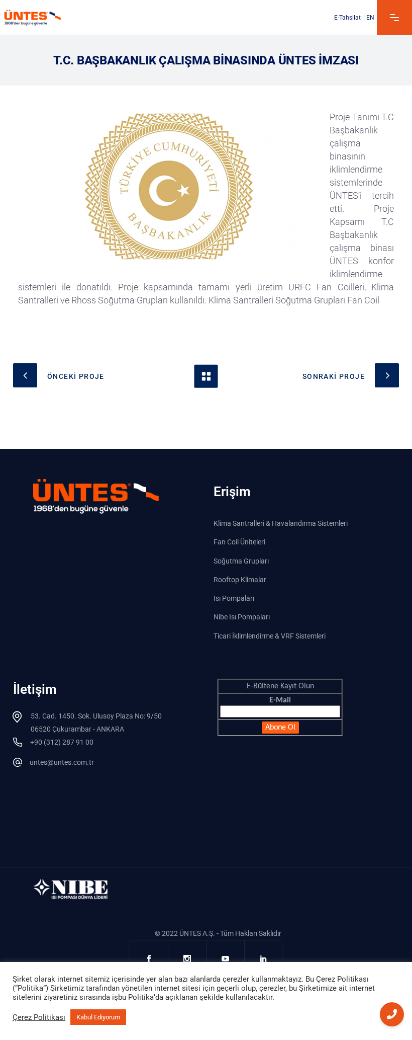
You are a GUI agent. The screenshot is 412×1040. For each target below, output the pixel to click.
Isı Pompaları (234, 598)
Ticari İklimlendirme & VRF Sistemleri (270, 636)
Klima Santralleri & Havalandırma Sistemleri (281, 523)
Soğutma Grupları (241, 561)
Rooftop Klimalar (240, 580)
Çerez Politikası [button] (39, 1017)
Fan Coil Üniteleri (239, 542)
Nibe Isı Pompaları (242, 617)
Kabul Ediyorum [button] (98, 1017)
